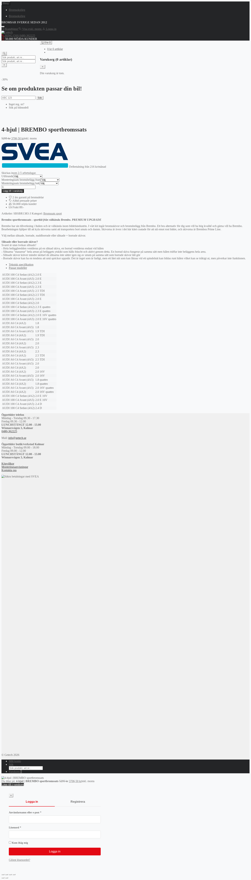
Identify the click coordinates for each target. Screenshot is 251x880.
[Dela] (10, 874)
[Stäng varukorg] (42, 67)
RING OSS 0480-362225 (19, 35)
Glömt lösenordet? (19, 859)
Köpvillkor (7, 463)
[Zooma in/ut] (2, 874)
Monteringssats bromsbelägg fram (21, 179)
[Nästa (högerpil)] (6, 877)
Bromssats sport (52, 213)
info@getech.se (17, 437)
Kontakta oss (9, 470)
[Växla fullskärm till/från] (6, 874)
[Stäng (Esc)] (13, 874)
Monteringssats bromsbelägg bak (20, 183)
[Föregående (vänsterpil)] (2, 877)
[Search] (4, 53)
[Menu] (2, 26)
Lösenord (22, 827)
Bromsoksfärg (17, 9)
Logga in (32, 801)
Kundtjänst (11, 28)
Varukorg (15, 771)
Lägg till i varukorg (12, 191)
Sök (40, 97)
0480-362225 (9, 431)
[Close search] (4, 65)
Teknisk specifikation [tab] (21, 264)
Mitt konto (15, 761)
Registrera (78, 801)
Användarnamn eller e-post (32, 812)
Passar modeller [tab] (18, 267)
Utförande (7, 176)
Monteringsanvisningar (14, 466)
